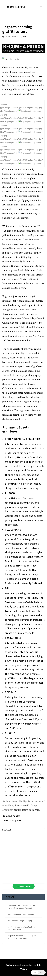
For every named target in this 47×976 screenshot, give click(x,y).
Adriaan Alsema (10, 37)
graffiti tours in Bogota (26, 810)
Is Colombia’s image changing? (20, 920)
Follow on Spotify (23, 886)
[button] (38, 972)
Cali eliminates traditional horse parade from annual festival (21, 906)
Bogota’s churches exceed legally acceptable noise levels (22, 937)
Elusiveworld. (22, 805)
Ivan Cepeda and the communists (22, 914)
